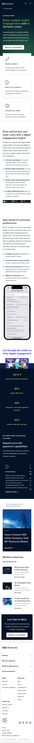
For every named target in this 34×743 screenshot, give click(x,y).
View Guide (18, 608)
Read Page (18, 593)
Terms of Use (6, 730)
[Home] (8, 4)
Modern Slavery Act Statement (10, 735)
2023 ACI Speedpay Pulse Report (14, 504)
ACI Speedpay (8, 9)
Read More (8, 548)
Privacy (4, 728)
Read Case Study (19, 577)
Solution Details (11, 492)
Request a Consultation (13, 47)
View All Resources (10, 561)
